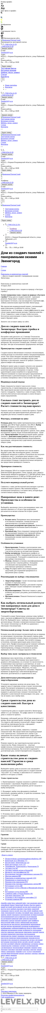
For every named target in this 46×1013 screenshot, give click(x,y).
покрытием (11, 934)
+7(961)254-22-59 (10, 44)
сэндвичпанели (6, 948)
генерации (5, 911)
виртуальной (32, 907)
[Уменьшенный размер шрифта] (2, 4)
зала (41, 913)
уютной (4, 953)
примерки (21, 936)
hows (13, 903)
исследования (6, 918)
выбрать (14, 909)
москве (9, 926)
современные (25, 944)
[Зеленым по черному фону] (1, 22)
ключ (29, 920)
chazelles (4, 903)
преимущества (6, 936)
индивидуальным (37, 915)
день (25, 911)
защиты (3, 915)
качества (26, 918)
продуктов (5, 938)
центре (21, 953)
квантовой (33, 918)
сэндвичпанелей (32, 946)
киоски (11, 920)
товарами (27, 948)
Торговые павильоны (8, 991)
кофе (12, 922)
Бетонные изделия (8, 70)
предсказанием (29, 934)
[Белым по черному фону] (1, 15)
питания (4, 934)
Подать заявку (6, 66)
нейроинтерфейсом (19, 928)
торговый (18, 949)
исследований (31, 917)
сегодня (4, 944)
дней (40, 911)
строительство (6, 946)
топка (39, 948)
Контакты (5, 77)
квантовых (5, 920)
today (24, 903)
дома (2, 913)
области (29, 928)
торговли (4, 949)
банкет (12, 905)
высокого (20, 909)
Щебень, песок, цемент (10, 72)
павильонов (19, 932)
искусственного (20, 917)
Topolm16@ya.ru (7, 52)
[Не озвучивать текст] (2, 36)
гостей (16, 911)
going (9, 903)
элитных (35, 953)
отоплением (37, 930)
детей (29, 911)
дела (21, 911)
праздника (20, 934)
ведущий (9, 907)
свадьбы (37, 942)
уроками (19, 951)
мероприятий (25, 924)
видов (25, 907)
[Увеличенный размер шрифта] (2, 9)
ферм (9, 953)
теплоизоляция (18, 948)
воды (39, 907)
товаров (34, 948)
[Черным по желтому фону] (1, 20)
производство (6, 940)
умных (3, 951)
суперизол (15, 946)
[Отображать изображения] (2, 27)
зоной (9, 915)
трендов (33, 949)
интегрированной (7, 917)
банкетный (19, 905)
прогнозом (29, 936)
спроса (40, 944)
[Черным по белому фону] (1, 13)
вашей (3, 907)
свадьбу (31, 942)
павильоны (28, 932)
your (28, 903)
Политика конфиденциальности (12, 995)
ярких (3, 955)
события (17, 944)
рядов (20, 942)
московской (16, 926)
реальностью (24, 940)
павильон (10, 932)
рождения (13, 942)
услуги (29, 951)
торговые (11, 949)
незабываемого (34, 926)
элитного (27, 953)
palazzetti (19, 903)
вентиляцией (17, 907)
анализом (33, 903)
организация (12, 930)
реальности (15, 940)
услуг (24, 951)
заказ (31, 913)
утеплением (36, 951)
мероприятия (35, 924)
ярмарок (14, 955)
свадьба (25, 942)
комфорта (35, 920)
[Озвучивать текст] (2, 34)
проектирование (22, 938)
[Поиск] (3, 79)
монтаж (3, 926)
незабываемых (6, 928)
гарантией (35, 909)
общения (4, 930)
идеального (16, 915)
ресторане (39, 940)
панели (41, 932)
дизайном (35, 911)
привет (14, 936)
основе (19, 930)
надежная (24, 926)
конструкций (5, 922)
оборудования (38, 928)
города (11, 911)
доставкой (25, 913)
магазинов (34, 922)
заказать (37, 913)
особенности (27, 930)
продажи (36, 936)
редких (32, 940)
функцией (15, 953)
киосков (18, 920)
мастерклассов (6, 924)
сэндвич (23, 946)
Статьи (4, 75)
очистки (4, 932)
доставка (18, 913)
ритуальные (5, 942)
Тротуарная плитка (8, 68)
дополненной (10, 913)
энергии (41, 953)
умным (39, 949)
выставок (27, 909)
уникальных (10, 951)
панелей (35, 932)
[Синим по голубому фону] (1, 18)
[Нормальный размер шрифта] (2, 6)
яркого (8, 955)
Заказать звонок (7, 48)
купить (17, 922)
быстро (32, 905)
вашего (38, 905)
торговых (26, 949)
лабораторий (25, 922)
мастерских (16, 924)
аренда (39, 903)
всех (8, 909)
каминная (14, 918)
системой (10, 944)
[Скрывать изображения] (2, 29)
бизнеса (26, 905)
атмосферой (5, 905)
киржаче (24, 920)
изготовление (25, 915)
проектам (12, 938)
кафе (20, 918)
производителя (34, 938)
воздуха (4, 909)
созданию (34, 944)
